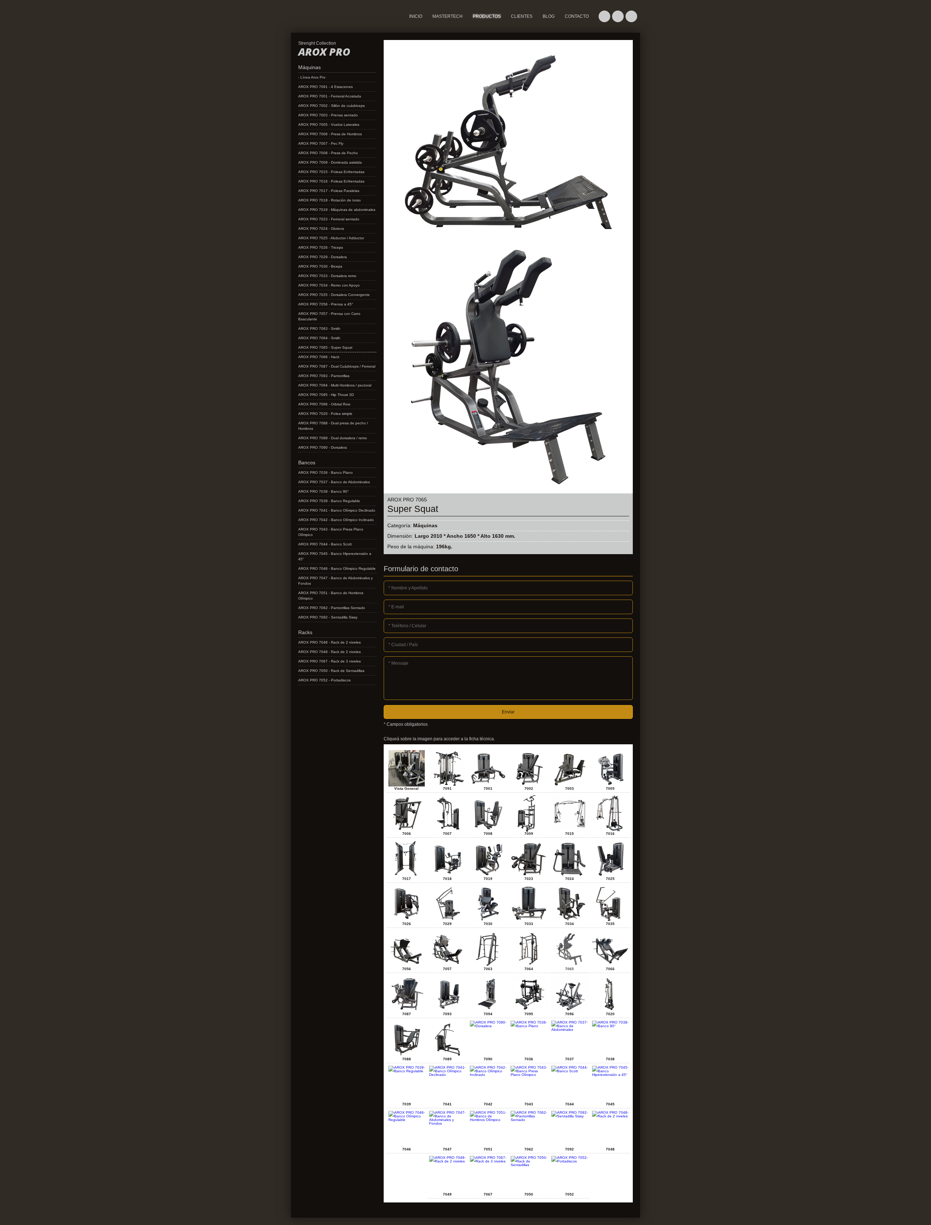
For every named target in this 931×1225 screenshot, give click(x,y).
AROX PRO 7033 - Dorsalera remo (327, 276)
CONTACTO (577, 16)
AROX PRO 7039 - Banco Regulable (329, 501)
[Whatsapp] (604, 16)
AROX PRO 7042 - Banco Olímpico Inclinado (336, 520)
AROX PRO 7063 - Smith (319, 329)
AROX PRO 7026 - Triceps (320, 247)
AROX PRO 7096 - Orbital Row (324, 404)
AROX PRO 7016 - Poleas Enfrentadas (331, 181)
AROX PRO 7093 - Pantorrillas (323, 376)
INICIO (415, 16)
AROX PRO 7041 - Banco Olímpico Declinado (336, 510)
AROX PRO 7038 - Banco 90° (323, 491)
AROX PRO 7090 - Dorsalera (322, 447)
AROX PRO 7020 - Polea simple (325, 414)
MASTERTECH (447, 16)
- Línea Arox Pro (311, 77)
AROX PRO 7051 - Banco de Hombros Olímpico (330, 595)
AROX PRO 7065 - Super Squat (325, 347)
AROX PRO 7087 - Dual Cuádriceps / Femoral (336, 366)
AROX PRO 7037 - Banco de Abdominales (334, 482)
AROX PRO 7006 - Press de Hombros (330, 134)
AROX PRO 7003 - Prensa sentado (328, 115)
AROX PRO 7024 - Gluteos (321, 229)
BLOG (549, 16)
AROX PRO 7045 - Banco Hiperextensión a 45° (334, 556)
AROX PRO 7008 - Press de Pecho (328, 153)
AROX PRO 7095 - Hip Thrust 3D (326, 395)
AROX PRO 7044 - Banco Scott (325, 544)
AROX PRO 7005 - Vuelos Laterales (328, 125)
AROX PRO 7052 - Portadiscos (324, 680)
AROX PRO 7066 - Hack (318, 357)
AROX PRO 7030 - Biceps (320, 266)
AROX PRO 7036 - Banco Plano (325, 473)
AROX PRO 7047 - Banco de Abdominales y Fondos (335, 580)
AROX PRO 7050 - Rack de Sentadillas (331, 671)
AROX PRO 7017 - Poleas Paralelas (328, 191)
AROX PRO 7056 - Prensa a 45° (325, 304)
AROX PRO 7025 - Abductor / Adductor (331, 238)
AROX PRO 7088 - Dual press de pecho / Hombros (333, 426)
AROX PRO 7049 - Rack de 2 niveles (329, 652)
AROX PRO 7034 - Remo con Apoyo (329, 285)
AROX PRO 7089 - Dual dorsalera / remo (332, 438)
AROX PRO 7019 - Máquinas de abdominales (336, 210)
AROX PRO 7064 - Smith (319, 338)
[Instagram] (631, 16)
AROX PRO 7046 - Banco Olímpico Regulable (337, 569)
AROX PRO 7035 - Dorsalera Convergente (334, 295)
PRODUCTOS (487, 16)
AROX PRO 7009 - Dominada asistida (330, 162)
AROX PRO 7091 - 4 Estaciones (325, 87)
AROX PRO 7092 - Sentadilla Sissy (327, 617)
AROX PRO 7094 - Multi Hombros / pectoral (334, 385)
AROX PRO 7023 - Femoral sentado (328, 219)
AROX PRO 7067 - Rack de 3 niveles (329, 661)
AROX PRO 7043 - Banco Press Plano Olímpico (330, 532)
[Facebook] (618, 16)
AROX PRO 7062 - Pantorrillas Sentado (331, 608)
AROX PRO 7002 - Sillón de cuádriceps (331, 106)
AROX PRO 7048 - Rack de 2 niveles (329, 642)
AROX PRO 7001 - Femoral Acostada (329, 96)
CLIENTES (521, 16)
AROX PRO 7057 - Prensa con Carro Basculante (329, 316)
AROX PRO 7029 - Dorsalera (322, 257)
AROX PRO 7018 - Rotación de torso (329, 200)
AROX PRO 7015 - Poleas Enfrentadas (331, 172)
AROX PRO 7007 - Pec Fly (320, 143)
